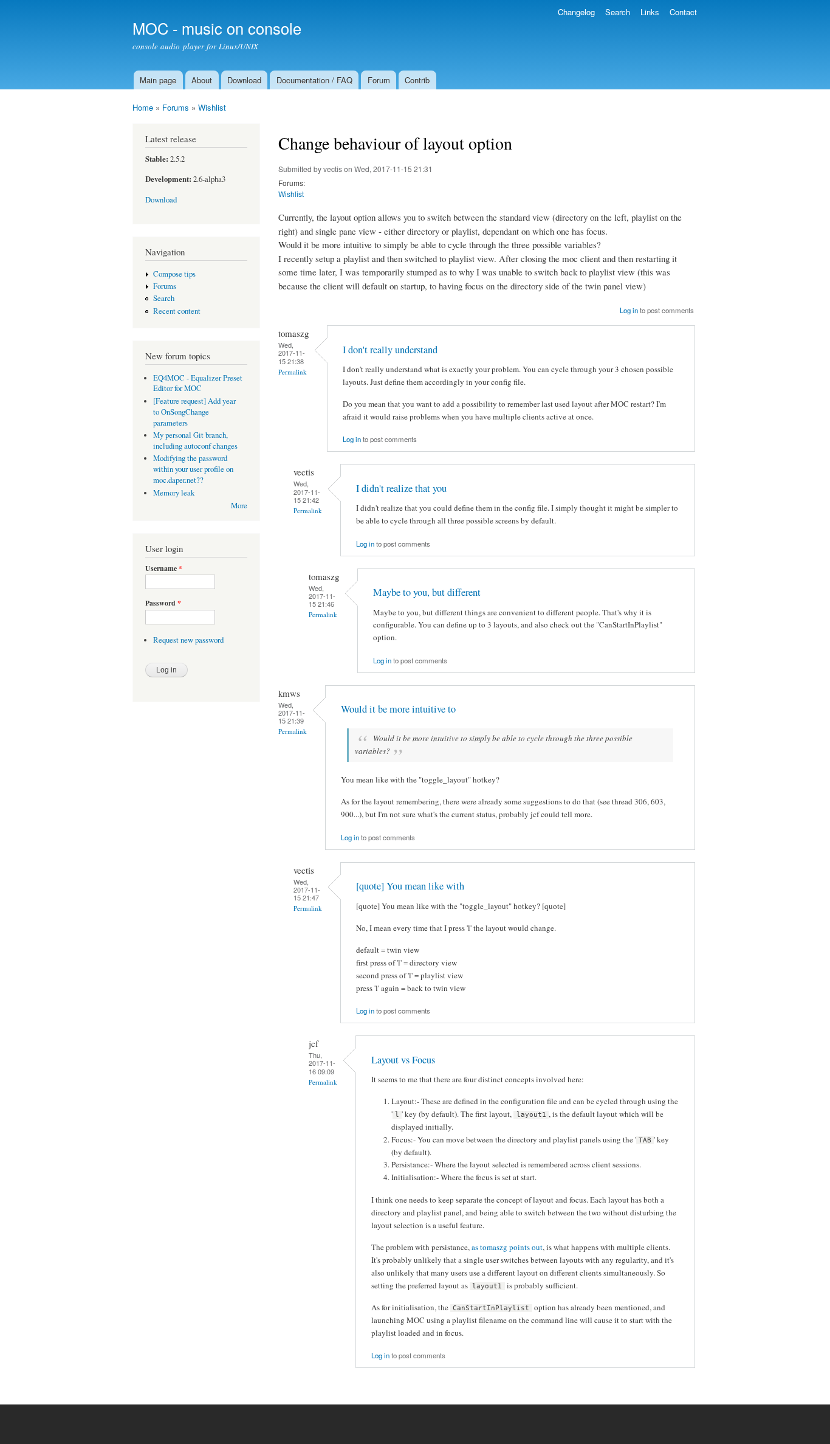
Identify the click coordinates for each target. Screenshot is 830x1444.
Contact (683, 12)
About (201, 80)
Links (649, 12)
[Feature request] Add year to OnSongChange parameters (194, 412)
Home (142, 107)
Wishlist (212, 107)
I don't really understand (390, 349)
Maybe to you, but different (427, 592)
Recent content (177, 311)
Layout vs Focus (403, 1059)
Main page (158, 80)
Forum (379, 80)
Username (163, 568)
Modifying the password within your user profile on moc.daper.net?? (193, 469)
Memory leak (173, 493)
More (239, 505)
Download (244, 80)
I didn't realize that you (401, 488)
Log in (629, 310)
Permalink (292, 371)
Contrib (417, 80)
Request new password (188, 640)
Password (163, 603)
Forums (175, 107)
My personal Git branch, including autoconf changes (195, 440)
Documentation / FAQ (314, 80)
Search (617, 12)
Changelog (576, 12)
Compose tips (174, 274)
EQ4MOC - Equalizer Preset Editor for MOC (197, 383)
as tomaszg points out (507, 1247)
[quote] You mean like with (410, 886)
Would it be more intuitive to (398, 709)
